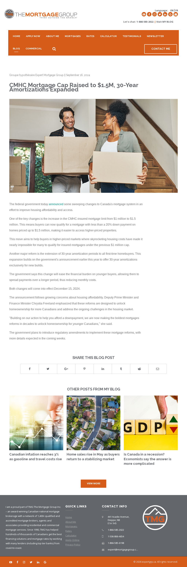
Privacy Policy (72, 544)
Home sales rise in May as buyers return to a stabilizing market (93, 456)
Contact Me (160, 48)
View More (93, 483)
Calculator (108, 36)
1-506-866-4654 (116, 536)
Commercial (34, 48)
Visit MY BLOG (164, 21)
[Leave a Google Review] (170, 14)
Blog (16, 48)
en (171, 10)
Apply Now (33, 36)
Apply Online (72, 540)
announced (56, 204)
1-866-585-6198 (116, 543)
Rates (90, 36)
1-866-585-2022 (145, 21)
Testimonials (132, 36)
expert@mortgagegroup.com (124, 549)
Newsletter (155, 36)
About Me (52, 36)
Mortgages (73, 36)
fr (176, 10)
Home (16, 36)
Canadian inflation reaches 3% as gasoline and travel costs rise (35, 456)
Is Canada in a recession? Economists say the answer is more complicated (147, 459)
